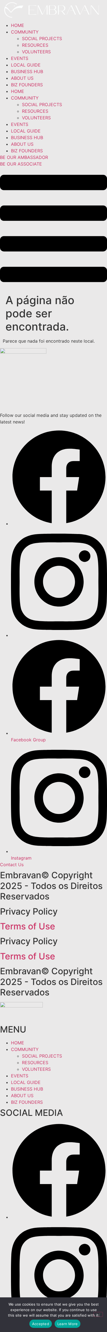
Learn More (67, 1324)
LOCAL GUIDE (26, 65)
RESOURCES (35, 45)
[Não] (98, 1314)
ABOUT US (22, 78)
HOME (17, 25)
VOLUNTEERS (36, 51)
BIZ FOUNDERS (27, 84)
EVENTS (19, 58)
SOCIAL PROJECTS (42, 38)
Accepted (40, 1324)
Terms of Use (27, 926)
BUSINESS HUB (27, 71)
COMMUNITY (25, 32)
